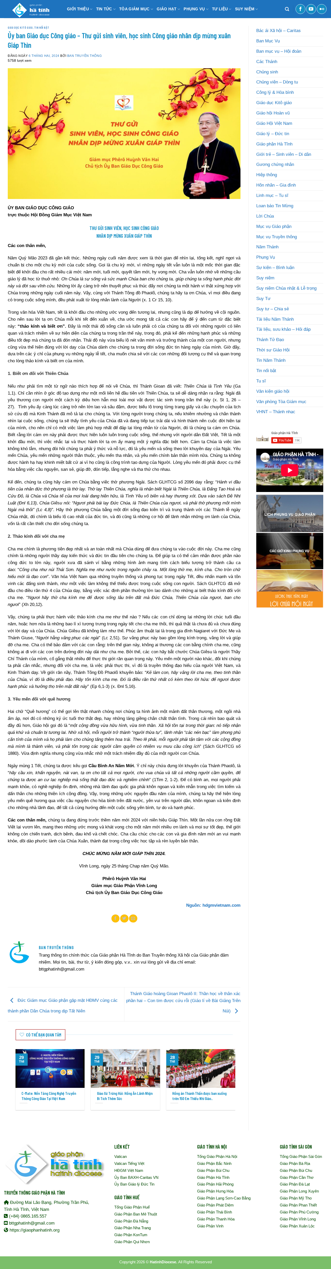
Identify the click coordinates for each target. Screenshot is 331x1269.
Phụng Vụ (265, 257)
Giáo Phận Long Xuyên (299, 1191)
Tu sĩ (261, 381)
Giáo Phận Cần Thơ (297, 1177)
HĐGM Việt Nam (128, 1170)
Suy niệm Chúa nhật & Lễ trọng (286, 288)
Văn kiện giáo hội (272, 391)
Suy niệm (265, 277)
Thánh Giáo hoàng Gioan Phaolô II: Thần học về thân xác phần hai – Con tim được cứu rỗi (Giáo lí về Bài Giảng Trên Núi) (183, 1002)
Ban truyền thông (84, 55)
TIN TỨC (104, 9)
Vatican (120, 1156)
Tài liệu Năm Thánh (275, 319)
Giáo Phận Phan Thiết (298, 1205)
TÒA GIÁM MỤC (134, 9)
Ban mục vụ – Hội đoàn (278, 51)
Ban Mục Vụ (268, 41)
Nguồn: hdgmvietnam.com (213, 905)
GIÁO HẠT (166, 9)
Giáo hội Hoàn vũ (273, 113)
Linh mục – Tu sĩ (272, 195)
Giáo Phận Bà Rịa (295, 1163)
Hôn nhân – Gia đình (276, 185)
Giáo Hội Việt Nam (274, 123)
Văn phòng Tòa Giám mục (281, 401)
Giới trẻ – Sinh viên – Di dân (283, 154)
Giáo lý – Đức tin (272, 133)
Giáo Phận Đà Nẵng (131, 1221)
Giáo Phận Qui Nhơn (132, 1242)
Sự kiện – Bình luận (275, 267)
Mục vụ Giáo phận (273, 226)
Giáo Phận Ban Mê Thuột (135, 1214)
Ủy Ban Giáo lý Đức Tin (134, 1184)
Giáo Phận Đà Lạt (295, 1184)
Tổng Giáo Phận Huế (132, 1207)
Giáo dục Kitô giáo (20, 27)
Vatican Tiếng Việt (129, 1163)
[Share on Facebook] (115, 918)
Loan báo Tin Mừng (274, 205)
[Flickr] (322, 9)
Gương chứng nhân (275, 164)
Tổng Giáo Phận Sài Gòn (301, 1156)
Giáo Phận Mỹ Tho (296, 1198)
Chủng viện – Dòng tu (277, 82)
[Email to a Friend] (133, 918)
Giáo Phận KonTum (130, 1235)
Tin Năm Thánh (270, 360)
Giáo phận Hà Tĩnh (274, 144)
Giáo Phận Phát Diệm (215, 1205)
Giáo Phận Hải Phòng (215, 1184)
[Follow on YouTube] (311, 9)
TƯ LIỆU (220, 9)
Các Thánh (266, 61)
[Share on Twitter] (124, 918)
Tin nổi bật (41, 27)
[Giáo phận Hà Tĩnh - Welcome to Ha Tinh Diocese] (30, 9)
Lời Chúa (265, 216)
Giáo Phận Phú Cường (299, 1212)
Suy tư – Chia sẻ (272, 308)
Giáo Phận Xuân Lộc (297, 1226)
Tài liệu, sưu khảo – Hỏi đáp (283, 329)
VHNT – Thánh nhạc (275, 411)
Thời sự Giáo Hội (273, 350)
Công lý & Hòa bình (275, 92)
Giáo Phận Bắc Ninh (214, 1163)
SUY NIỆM (244, 9)
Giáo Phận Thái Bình (214, 1212)
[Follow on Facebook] (300, 9)
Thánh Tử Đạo (270, 339)
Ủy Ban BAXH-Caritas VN (136, 1177)
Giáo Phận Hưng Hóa (215, 1191)
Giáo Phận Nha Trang (132, 1228)
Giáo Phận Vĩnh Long (298, 1219)
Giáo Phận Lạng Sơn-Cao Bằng (224, 1198)
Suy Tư (263, 298)
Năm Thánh (267, 246)
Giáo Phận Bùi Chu (213, 1170)
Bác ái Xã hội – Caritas (278, 30)
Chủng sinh (267, 72)
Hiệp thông (266, 174)
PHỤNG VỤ (194, 9)
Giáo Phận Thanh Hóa (216, 1219)
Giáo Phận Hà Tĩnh (213, 1177)
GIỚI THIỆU (78, 9)
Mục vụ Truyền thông (276, 236)
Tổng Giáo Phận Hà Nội (217, 1156)
